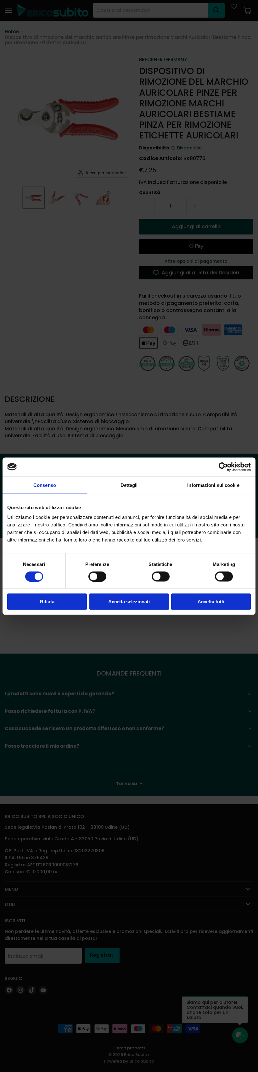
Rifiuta (47, 601)
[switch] (97, 576)
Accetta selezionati (129, 601)
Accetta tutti (211, 601)
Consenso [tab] (44, 485)
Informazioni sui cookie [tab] (213, 485)
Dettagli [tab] (129, 485)
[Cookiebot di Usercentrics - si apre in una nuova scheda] (223, 466)
